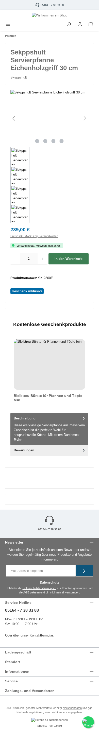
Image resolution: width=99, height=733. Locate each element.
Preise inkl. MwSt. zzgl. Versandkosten (34, 236)
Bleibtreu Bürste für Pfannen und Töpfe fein (48, 398)
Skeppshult (18, 77)
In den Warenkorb (68, 259)
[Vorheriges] (14, 118)
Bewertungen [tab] (24, 450)
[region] (49, 156)
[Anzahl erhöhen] (42, 258)
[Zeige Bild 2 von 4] (45, 141)
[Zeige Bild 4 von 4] (62, 141)
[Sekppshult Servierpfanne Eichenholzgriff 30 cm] (49, 118)
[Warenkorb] (90, 24)
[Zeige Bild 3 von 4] (54, 141)
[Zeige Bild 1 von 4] (37, 141)
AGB (26, 592)
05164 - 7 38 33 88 (52, 5)
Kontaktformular (41, 635)
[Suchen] (68, 24)
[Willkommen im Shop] (49, 15)
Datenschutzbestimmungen (39, 588)
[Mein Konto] (80, 24)
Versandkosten (72, 707)
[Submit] (84, 570)
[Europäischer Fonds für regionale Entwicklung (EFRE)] (49, 720)
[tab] (49, 429)
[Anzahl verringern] (15, 258)
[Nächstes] (85, 118)
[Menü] (8, 24)
